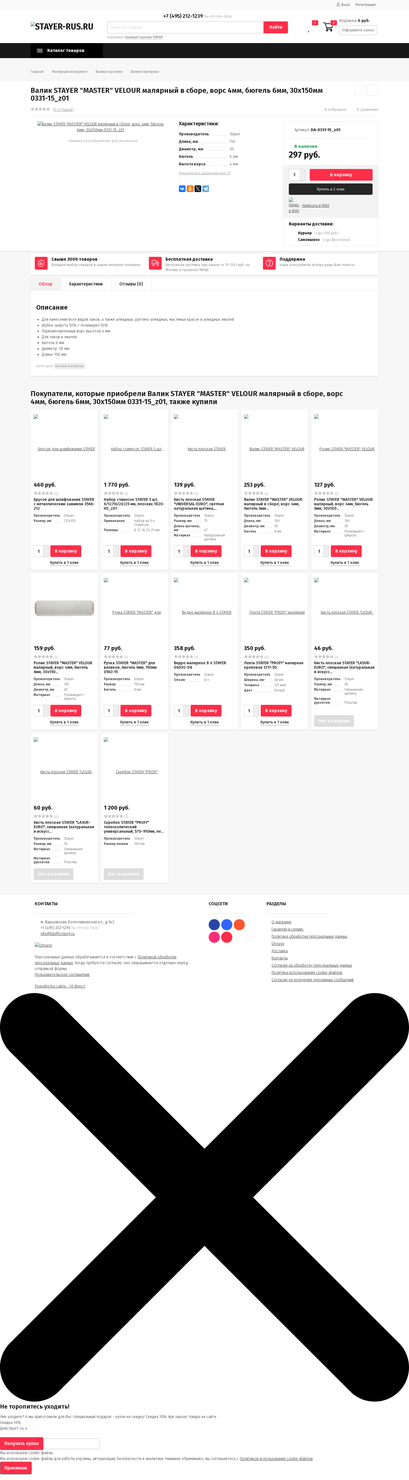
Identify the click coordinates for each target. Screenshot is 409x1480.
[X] (197, 188)
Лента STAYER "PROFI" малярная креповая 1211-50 (273, 665)
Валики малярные (145, 72)
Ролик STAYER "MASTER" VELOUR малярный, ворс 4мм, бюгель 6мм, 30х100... (343, 504)
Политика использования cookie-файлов (307, 972)
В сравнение (367, 109)
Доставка (280, 951)
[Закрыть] (204, 1400)
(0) (55, 494)
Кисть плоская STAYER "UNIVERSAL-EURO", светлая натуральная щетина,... (199, 504)
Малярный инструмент (69, 72)
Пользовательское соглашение (62, 974)
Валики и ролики (109, 72)
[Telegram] (205, 188)
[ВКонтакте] (182, 188)
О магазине (281, 922)
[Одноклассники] (190, 188)
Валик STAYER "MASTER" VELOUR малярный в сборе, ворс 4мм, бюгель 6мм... (273, 504)
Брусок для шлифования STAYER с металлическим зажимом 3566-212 (64, 504)
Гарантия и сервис (288, 929)
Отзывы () (131, 284)
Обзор (45, 284)
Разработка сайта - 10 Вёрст (60, 986)
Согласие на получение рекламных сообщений (313, 979)
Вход (345, 5)
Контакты (280, 958)
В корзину (341, 174)
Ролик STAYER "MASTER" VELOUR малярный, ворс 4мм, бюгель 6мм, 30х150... (63, 667)
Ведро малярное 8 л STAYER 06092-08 (200, 665)
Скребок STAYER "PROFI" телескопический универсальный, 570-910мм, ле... (133, 827)
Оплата (278, 943)
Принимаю (15, 1468)
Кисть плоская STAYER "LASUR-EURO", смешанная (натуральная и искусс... (344, 667)
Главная (37, 72)
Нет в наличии (334, 720)
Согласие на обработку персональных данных (312, 965)
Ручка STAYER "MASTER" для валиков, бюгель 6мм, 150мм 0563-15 (130, 667)
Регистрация (365, 5)
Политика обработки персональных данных (309, 936)
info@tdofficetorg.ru (58, 933)
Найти (275, 27)
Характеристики (86, 284)
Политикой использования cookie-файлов (276, 1458)
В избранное (336, 109)
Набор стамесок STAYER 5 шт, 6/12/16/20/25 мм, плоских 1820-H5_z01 (134, 504)
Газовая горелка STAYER (144, 37)
